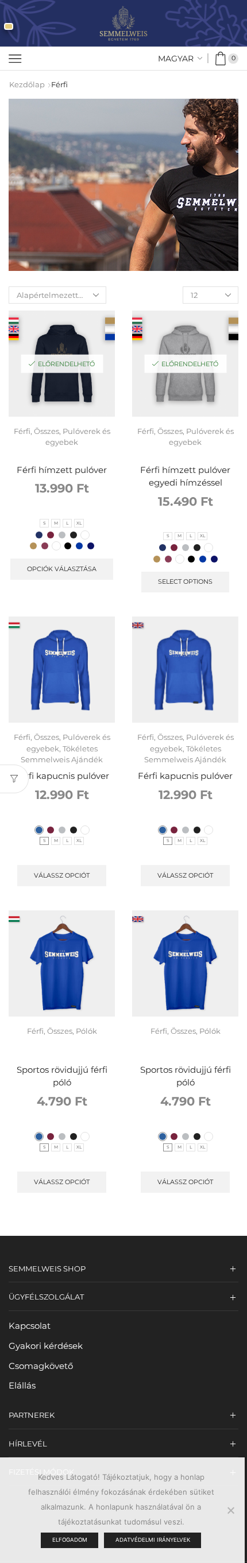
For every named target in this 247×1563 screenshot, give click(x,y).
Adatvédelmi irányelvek (152, 1540)
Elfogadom (69, 1540)
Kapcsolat (30, 1326)
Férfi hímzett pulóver (62, 470)
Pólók (86, 1030)
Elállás (22, 1385)
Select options (185, 581)
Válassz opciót (62, 875)
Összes (46, 431)
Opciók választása (62, 569)
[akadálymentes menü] (8, 26)
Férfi (22, 431)
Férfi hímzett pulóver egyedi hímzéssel (185, 476)
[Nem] (230, 1510)
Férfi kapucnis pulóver (61, 776)
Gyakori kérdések (46, 1346)
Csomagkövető (41, 1366)
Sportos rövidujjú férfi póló (62, 1076)
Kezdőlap (27, 84)
